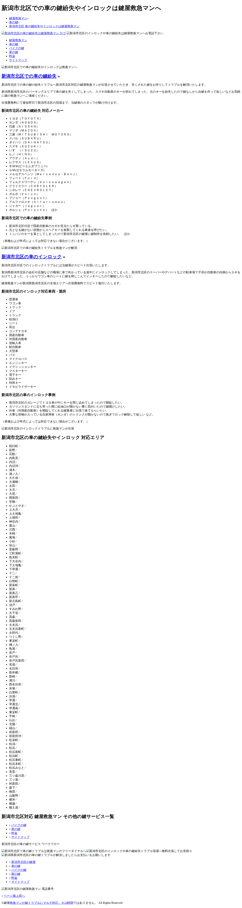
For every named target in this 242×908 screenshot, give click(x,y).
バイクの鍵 (16, 48)
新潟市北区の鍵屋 (23, 862)
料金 (12, 56)
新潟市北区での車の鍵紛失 (29, 76)
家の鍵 (13, 52)
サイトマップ (18, 60)
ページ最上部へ (14, 895)
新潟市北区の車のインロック (32, 256)
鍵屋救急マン (18, 40)
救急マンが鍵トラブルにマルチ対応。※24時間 (41, 902)
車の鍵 (13, 44)
